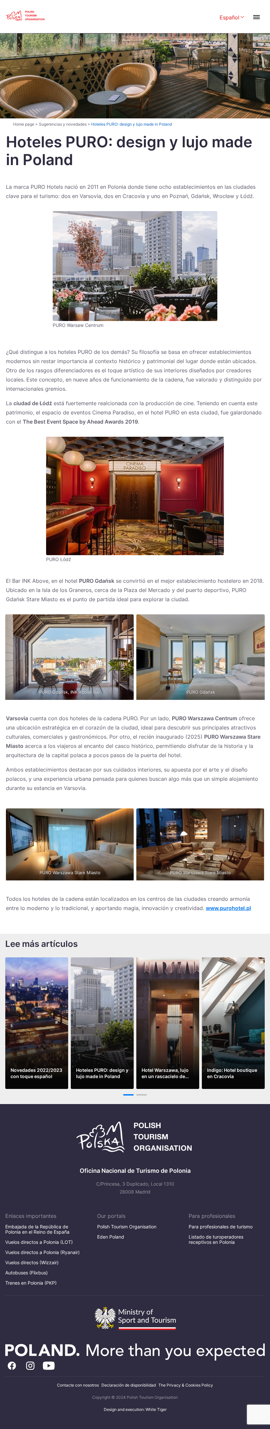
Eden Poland (110, 1237)
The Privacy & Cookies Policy (185, 1385)
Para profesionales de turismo (221, 1226)
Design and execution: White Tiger (135, 1409)
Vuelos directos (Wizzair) (32, 1262)
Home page (23, 124)
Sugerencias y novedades (63, 124)
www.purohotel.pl (228, 908)
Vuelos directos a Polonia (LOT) (39, 1242)
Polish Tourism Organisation (126, 1226)
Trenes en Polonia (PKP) (31, 1283)
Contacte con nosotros (78, 1385)
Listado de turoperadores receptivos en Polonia (216, 1239)
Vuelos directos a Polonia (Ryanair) (42, 1252)
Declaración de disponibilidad (128, 1385)
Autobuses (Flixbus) (26, 1272)
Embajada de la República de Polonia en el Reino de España (37, 1229)
